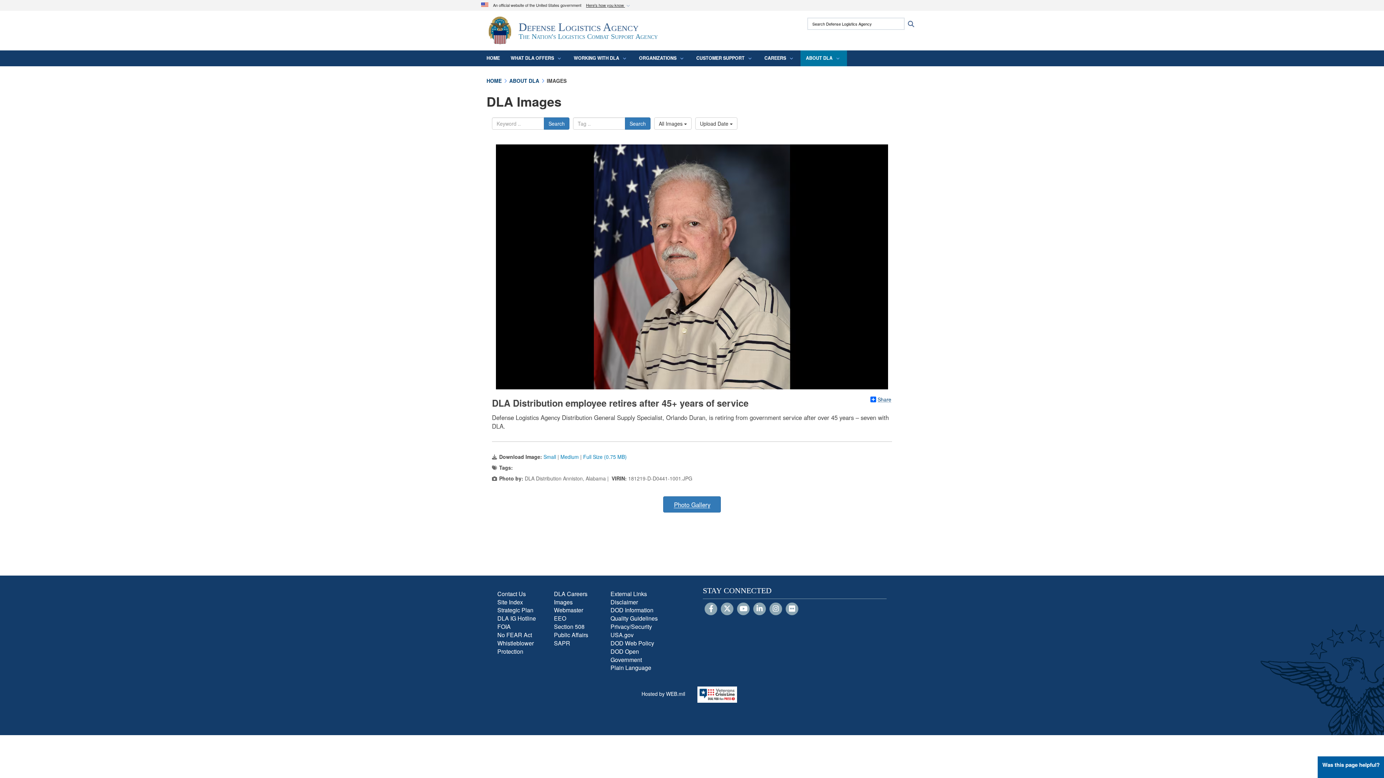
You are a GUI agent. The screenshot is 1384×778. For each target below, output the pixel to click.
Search (557, 123)
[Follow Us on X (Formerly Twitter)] (727, 609)
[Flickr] (792, 609)
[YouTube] (743, 609)
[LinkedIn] (759, 609)
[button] (608, 5)
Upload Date (715, 123)
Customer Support (720, 58)
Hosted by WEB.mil (663, 693)
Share (884, 399)
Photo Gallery (692, 504)
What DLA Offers (532, 58)
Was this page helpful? (1351, 765)
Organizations (658, 58)
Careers (775, 58)
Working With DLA (596, 58)
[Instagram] (775, 609)
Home (493, 58)
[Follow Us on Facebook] (711, 609)
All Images (671, 123)
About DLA (819, 58)
